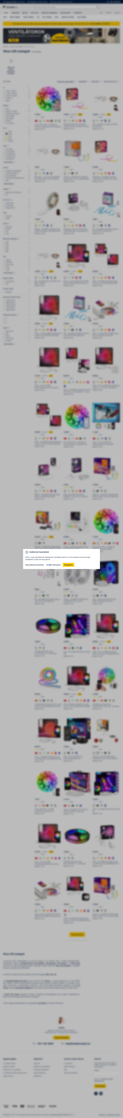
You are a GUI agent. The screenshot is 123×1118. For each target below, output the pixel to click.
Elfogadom (68, 565)
